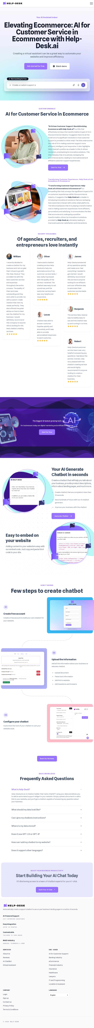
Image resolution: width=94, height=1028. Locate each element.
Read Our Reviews (47, 759)
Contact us (7, 1002)
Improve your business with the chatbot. (71, 507)
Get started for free (35, 66)
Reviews (6, 957)
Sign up (6, 998)
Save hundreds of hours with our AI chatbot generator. (72, 501)
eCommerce (54, 961)
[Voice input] (78, 85)
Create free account (14, 613)
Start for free (56, 167)
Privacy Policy (8, 1006)
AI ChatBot (7, 961)
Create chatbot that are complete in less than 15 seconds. (73, 493)
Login (5, 994)
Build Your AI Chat (45, 890)
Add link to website (62, 680)
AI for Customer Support (58, 954)
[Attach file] (74, 85)
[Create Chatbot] (83, 85)
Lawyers (52, 976)
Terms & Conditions (10, 1009)
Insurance (53, 969)
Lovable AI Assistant (57, 984)
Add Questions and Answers (66, 684)
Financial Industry (56, 965)
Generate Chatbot (61, 516)
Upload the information (64, 659)
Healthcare (53, 973)
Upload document (62, 673)
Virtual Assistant (9, 965)
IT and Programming (57, 980)
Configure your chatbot (15, 721)
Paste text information (64, 677)
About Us (6, 954)
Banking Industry (55, 957)
